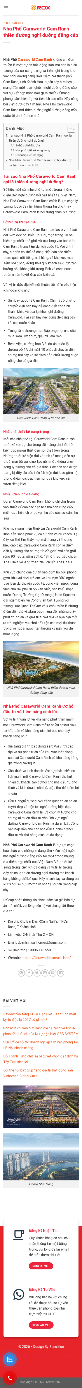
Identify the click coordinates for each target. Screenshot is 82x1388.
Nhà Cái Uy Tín (49, 1357)
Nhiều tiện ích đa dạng (30, 155)
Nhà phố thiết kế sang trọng (33, 150)
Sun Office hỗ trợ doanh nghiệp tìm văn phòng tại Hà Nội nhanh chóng (40, 1045)
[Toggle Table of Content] (69, 129)
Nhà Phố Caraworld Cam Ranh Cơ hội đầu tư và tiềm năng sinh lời (40, 162)
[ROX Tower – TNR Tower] (41, 8)
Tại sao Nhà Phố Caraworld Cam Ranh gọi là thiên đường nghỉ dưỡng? (40, 138)
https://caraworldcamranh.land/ (47, 958)
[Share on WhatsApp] (21, 973)
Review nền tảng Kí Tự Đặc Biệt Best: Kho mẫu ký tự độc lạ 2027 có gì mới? (39, 1017)
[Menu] (6, 7)
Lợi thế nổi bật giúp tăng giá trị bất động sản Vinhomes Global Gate (38, 1073)
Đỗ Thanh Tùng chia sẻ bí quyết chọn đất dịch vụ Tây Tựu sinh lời (40, 1059)
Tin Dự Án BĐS (13, 23)
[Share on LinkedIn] (60, 973)
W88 (67, 1357)
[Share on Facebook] (29, 973)
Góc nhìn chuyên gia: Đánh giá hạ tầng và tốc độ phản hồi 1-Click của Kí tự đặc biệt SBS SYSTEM (41, 1031)
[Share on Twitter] (37, 973)
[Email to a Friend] (45, 973)
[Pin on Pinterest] (52, 973)
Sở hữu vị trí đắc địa (28, 145)
